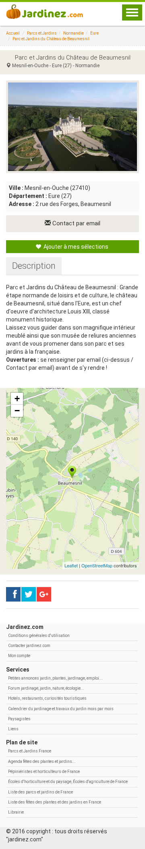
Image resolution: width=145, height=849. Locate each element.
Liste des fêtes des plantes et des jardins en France (54, 802)
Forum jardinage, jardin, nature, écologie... (46, 688)
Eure (94, 33)
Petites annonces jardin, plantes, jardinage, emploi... (55, 678)
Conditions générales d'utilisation (39, 635)
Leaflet (71, 565)
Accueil (13, 33)
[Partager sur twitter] (28, 594)
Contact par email (75, 223)
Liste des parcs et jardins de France (40, 792)
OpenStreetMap (96, 565)
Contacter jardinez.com (29, 645)
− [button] (17, 411)
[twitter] (44, 594)
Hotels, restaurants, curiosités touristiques (47, 698)
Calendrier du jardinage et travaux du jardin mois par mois (61, 709)
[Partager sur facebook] (13, 594)
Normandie (73, 33)
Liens (13, 729)
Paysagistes (19, 719)
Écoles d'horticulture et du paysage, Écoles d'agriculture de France (68, 781)
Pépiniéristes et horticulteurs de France (44, 771)
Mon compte (19, 655)
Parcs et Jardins (42, 33)
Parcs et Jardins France (29, 751)
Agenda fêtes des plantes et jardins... (42, 761)
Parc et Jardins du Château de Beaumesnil (50, 39)
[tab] (34, 266)
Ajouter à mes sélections (75, 246)
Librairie (16, 812)
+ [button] (17, 399)
